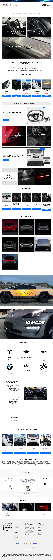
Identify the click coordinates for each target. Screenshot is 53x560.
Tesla (12, 280)
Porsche (12, 289)
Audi (12, 283)
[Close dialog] (52, 1)
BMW (12, 286)
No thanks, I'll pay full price (12, 291)
